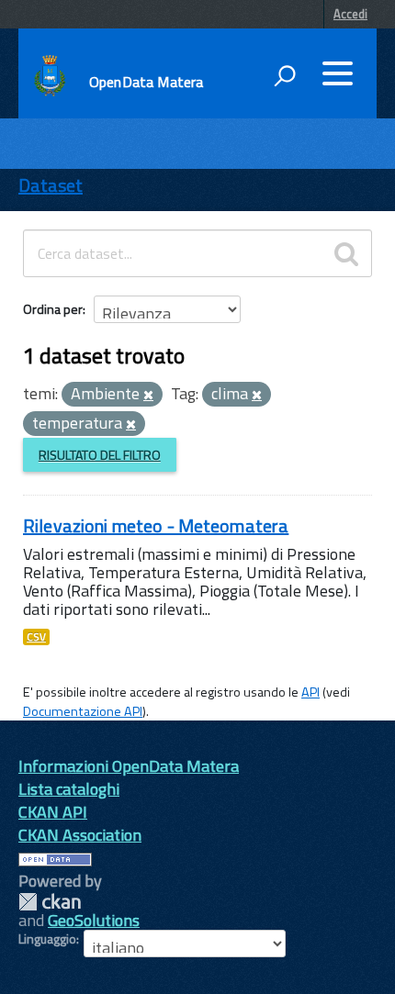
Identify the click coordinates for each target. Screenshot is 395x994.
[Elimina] (148, 395)
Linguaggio (47, 939)
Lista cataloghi (68, 788)
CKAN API (52, 811)
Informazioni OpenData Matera (128, 766)
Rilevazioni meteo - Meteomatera (155, 525)
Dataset (50, 185)
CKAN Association (79, 834)
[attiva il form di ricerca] (285, 75)
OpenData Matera (146, 81)
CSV (36, 637)
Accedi (350, 14)
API (310, 692)
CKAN (49, 901)
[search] (346, 253)
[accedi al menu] (337, 73)
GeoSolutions (94, 920)
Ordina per (53, 308)
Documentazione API (82, 711)
